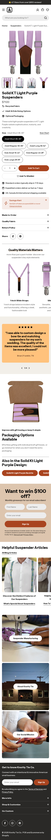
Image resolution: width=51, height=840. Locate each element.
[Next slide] (29, 368)
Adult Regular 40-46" (14, 146)
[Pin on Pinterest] (20, 236)
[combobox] (25, 18)
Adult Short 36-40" (13, 139)
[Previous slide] (21, 368)
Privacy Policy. (7, 792)
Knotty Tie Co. (15, 832)
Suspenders (16, 26)
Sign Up (25, 524)
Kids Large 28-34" (12, 160)
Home (4, 26)
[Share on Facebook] (13, 236)
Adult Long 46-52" (38, 146)
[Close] (46, 200)
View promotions (15, 206)
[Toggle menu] (3, 9)
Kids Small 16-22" (12, 153)
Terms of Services (35, 789)
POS (24, 832)
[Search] (45, 17)
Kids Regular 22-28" (35, 153)
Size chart (44, 133)
